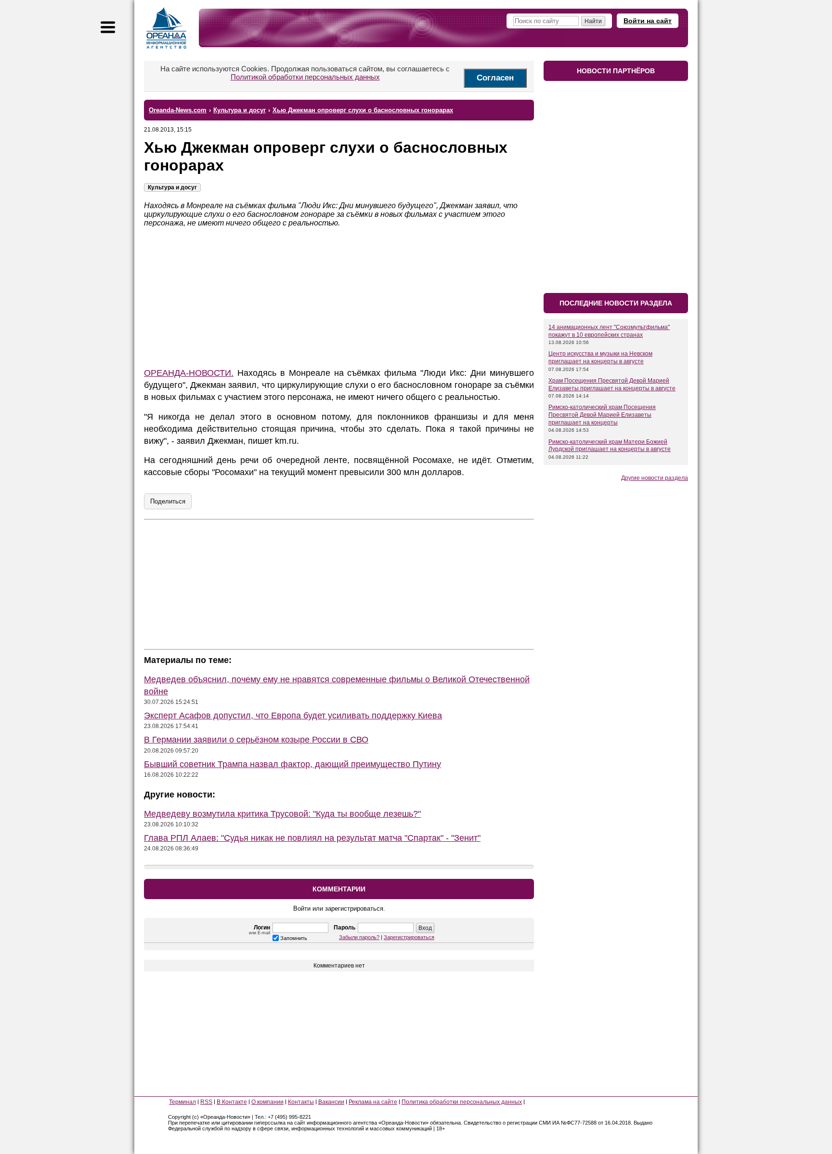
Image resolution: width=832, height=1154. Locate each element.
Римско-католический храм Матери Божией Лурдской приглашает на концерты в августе (609, 445)
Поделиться (167, 501)
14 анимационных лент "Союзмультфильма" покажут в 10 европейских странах (609, 331)
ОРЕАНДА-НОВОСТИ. (189, 373)
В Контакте (232, 1102)
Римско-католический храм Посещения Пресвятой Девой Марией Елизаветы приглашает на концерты (602, 414)
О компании (267, 1102)
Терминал (182, 1102)
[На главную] (166, 28)
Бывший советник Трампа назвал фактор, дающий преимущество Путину (292, 764)
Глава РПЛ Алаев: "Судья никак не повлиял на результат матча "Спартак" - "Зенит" (312, 838)
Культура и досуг (172, 187)
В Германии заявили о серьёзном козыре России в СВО (256, 739)
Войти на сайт (648, 21)
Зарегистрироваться (409, 937)
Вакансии (331, 1102)
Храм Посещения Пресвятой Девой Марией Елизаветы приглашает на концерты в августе (612, 384)
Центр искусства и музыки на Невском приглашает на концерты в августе (600, 357)
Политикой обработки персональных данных (305, 77)
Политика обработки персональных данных (462, 1102)
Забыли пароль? (359, 937)
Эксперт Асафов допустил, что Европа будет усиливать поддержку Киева (293, 715)
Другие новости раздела (654, 478)
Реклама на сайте (373, 1102)
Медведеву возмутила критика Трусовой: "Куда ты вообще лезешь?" (282, 814)
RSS (206, 1102)
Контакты (301, 1102)
